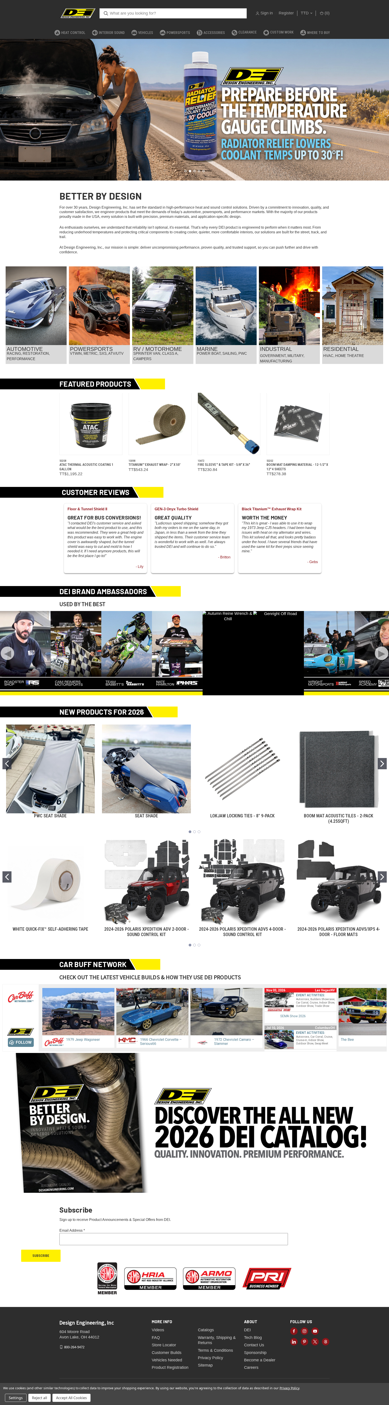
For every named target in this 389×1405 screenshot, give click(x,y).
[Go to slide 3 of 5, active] (194, 171)
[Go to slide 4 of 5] (385, 105)
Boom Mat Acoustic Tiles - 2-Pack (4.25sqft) (338, 818)
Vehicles (145, 33)
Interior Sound (112, 33)
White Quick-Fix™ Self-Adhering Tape (50, 929)
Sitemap (205, 1365)
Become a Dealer (259, 1360)
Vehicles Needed (167, 1360)
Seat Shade (146, 815)
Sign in (266, 13)
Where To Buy (318, 33)
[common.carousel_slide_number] (194, 110)
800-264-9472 (74, 1347)
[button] (36, 305)
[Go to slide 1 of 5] (185, 171)
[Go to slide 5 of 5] (203, 171)
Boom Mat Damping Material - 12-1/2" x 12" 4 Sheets (297, 467)
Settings (16, 1397)
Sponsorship (255, 1352)
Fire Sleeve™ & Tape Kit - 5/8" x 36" (224, 465)
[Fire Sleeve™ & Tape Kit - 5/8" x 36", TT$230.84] (229, 424)
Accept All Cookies (71, 1397)
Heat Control (73, 33)
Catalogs (206, 1330)
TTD (305, 13)
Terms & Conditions (215, 1350)
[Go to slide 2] (382, 763)
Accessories (214, 33)
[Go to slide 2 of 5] (4, 105)
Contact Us (254, 1345)
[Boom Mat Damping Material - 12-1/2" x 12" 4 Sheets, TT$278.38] (298, 424)
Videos (158, 1330)
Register (286, 13)
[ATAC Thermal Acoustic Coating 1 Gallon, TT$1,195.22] (91, 424)
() (326, 13)
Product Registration (170, 1367)
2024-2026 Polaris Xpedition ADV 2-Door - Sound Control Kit (146, 931)
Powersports (178, 33)
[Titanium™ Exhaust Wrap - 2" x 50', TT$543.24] (160, 424)
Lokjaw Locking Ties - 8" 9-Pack (242, 815)
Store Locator (164, 1345)
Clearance (247, 32)
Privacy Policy (210, 1358)
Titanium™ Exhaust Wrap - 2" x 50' (154, 465)
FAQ (156, 1337)
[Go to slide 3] (199, 831)
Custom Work (282, 32)
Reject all (39, 1397)
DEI (247, 1330)
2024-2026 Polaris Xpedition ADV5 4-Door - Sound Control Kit (242, 931)
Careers (251, 1367)
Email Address (72, 1230)
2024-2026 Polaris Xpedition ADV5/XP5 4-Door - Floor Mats (338, 931)
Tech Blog (253, 1337)
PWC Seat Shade (50, 815)
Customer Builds (166, 1352)
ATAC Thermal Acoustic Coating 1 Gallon (86, 467)
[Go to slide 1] (6, 763)
